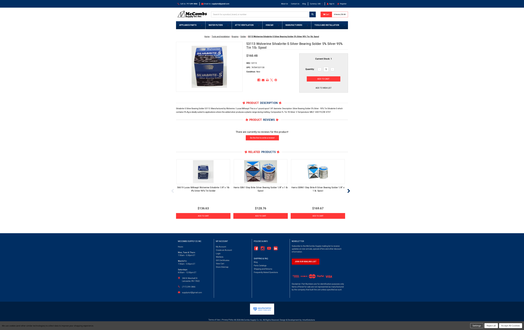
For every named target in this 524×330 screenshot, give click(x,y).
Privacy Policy (228, 320)
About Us (284, 4)
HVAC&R (269, 25)
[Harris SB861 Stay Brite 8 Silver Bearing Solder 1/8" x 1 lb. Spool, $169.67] (318, 171)
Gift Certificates (222, 260)
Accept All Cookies (510, 325)
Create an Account (224, 250)
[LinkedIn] (275, 248)
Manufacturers (293, 25)
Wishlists (219, 257)
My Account (221, 247)
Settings (477, 325)
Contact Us (295, 4)
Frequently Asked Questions (266, 272)
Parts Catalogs (260, 265)
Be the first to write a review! (262, 138)
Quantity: (309, 69)
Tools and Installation (326, 25)
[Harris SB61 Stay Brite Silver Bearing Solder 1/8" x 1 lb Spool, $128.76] (260, 171)
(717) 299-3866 (188, 287)
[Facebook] (258, 80)
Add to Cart (203, 216)
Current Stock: (323, 59)
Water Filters (216, 25)
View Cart (220, 264)
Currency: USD (315, 4)
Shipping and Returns (263, 269)
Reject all (491, 325)
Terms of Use (214, 320)
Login (218, 253)
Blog (304, 4)
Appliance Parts (187, 25)
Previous (172, 191)
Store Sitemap (222, 267)
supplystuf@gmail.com (192, 292)
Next (348, 191)
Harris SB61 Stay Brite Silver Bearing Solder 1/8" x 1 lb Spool (260, 189)
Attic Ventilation (244, 25)
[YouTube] (268, 248)
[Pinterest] (275, 80)
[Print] (267, 80)
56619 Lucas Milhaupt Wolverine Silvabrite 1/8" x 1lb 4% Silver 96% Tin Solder (203, 189)
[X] (271, 80)
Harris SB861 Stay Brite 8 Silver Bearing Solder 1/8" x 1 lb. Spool (317, 189)
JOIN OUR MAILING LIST (305, 261)
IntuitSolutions (309, 320)
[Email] (263, 80)
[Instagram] (261, 248)
